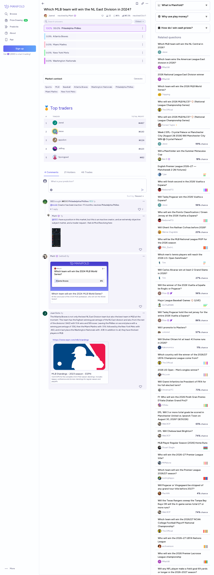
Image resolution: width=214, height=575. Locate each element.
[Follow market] (137, 3)
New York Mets (68, 91)
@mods (53, 205)
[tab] (51, 172)
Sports (48, 87)
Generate (138, 78)
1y (94, 201)
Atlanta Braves (81, 87)
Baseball (66, 87)
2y (62, 313)
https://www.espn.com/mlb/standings (71, 340)
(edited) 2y (64, 256)
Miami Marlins (51, 91)
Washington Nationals (101, 87)
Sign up (20, 48)
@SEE (55, 219)
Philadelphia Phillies (124, 87)
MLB (57, 87)
